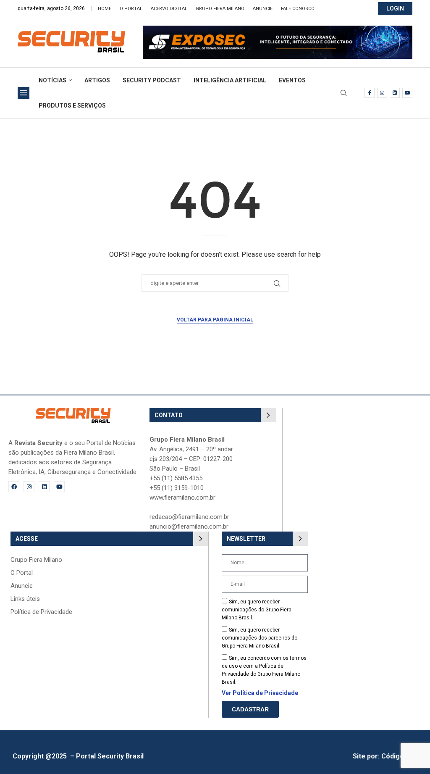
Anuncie (263, 8)
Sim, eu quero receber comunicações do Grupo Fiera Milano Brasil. (256, 610)
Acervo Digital (169, 8)
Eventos (292, 80)
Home (104, 8)
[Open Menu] (23, 93)
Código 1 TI (399, 756)
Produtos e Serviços (72, 105)
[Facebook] (369, 93)
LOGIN (395, 8)
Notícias (52, 80)
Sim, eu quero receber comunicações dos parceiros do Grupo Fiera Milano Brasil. (259, 638)
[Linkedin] (395, 93)
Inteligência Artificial (230, 80)
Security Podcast (152, 80)
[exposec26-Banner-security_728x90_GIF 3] (277, 30)
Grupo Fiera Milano (220, 8)
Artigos (97, 80)
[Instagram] (382, 93)
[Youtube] (407, 93)
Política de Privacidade (41, 612)
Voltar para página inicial (215, 320)
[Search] (343, 93)
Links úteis (25, 599)
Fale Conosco (298, 8)
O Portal (131, 8)
